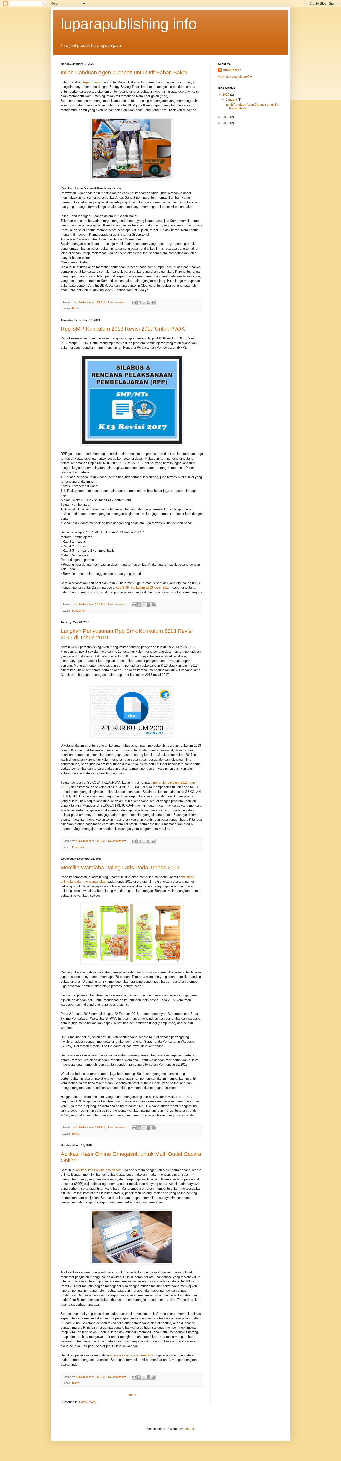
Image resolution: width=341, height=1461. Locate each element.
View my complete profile (235, 76)
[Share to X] (143, 302)
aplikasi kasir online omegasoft (98, 1170)
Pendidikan (78, 610)
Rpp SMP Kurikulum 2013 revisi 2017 (142, 587)
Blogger (188, 1429)
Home (132, 1395)
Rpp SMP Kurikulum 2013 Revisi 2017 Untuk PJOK (123, 329)
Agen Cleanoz (93, 82)
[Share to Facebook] (148, 302)
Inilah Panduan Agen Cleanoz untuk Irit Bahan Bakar (124, 72)
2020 (226, 94)
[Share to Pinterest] (153, 302)
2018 (226, 123)
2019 (226, 117)
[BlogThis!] (138, 302)
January (232, 99)
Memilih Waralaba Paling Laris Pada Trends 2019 (120, 867)
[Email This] (134, 302)
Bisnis (75, 308)
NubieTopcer (232, 70)
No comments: (117, 302)
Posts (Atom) (87, 1402)
